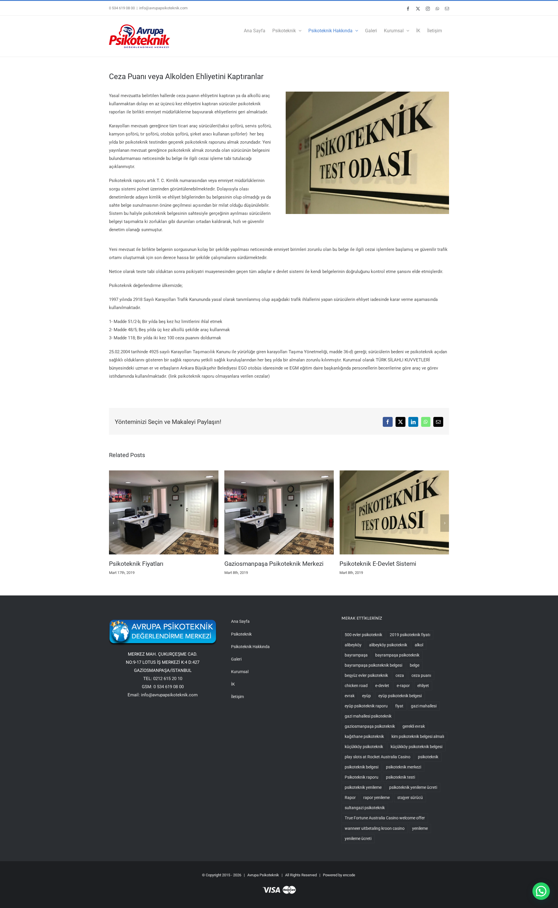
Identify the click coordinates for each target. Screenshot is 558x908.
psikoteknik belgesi (361, 777)
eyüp (366, 706)
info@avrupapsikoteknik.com (163, 8)
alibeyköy (353, 655)
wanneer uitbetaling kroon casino (375, 838)
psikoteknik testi (400, 787)
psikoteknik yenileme (363, 797)
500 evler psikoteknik (363, 645)
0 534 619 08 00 (122, 8)
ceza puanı (421, 686)
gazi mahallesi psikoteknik (368, 726)
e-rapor (403, 696)
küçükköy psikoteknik (364, 757)
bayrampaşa (356, 665)
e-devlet (382, 696)
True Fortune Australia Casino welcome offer (385, 828)
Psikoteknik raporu (361, 787)
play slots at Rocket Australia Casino (377, 767)
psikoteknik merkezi (403, 777)
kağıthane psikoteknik (364, 747)
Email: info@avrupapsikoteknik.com (163, 705)
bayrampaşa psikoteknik (397, 665)
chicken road (356, 696)
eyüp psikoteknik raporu (366, 716)
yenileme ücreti (358, 849)
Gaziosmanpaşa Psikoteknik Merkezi (158, 563)
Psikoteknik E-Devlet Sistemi (262, 563)
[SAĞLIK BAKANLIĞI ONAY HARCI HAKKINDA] (394, 473)
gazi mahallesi (424, 716)
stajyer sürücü (410, 808)
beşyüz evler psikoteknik (366, 686)
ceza (400, 686)
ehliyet (423, 696)
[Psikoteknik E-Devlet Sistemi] (279, 473)
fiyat (399, 716)
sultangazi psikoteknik (365, 818)
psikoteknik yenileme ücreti (413, 797)
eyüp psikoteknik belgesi (400, 706)
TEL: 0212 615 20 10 (162, 689)
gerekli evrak (414, 736)
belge (414, 675)
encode (349, 885)
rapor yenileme (376, 808)
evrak (350, 706)
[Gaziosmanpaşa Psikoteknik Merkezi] (164, 473)
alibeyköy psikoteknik (388, 655)
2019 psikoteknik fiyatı (410, 645)
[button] (113, 528)
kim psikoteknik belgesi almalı (417, 747)
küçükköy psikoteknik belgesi (416, 757)
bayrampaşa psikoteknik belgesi (373, 675)
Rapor (350, 808)
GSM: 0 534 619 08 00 (163, 697)
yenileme (420, 838)
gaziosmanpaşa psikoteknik (370, 736)
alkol (419, 655)
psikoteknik (428, 767)
